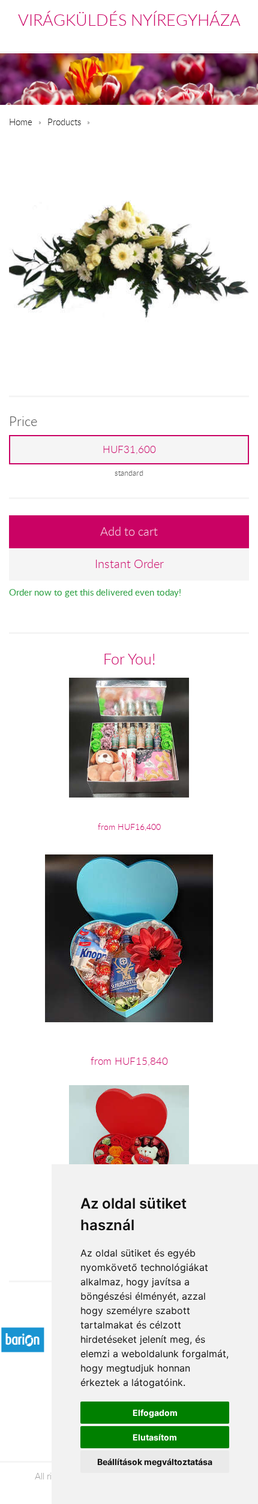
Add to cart (129, 531)
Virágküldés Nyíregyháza (129, 20)
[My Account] (241, 38)
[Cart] (190, 38)
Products (64, 122)
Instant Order (129, 563)
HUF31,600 (129, 449)
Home (20, 122)
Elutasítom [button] (155, 1437)
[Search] (216, 38)
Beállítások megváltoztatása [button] (154, 1462)
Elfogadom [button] (155, 1413)
